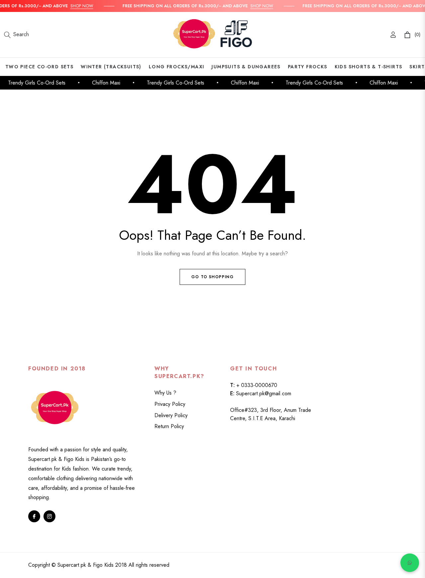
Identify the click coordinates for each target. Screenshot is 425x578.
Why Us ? (165, 393)
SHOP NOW (78, 6)
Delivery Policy (171, 415)
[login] (393, 34)
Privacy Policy (169, 404)
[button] (16, 35)
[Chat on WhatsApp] (409, 562)
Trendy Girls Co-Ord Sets (34, 83)
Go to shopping (212, 277)
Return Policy (169, 426)
